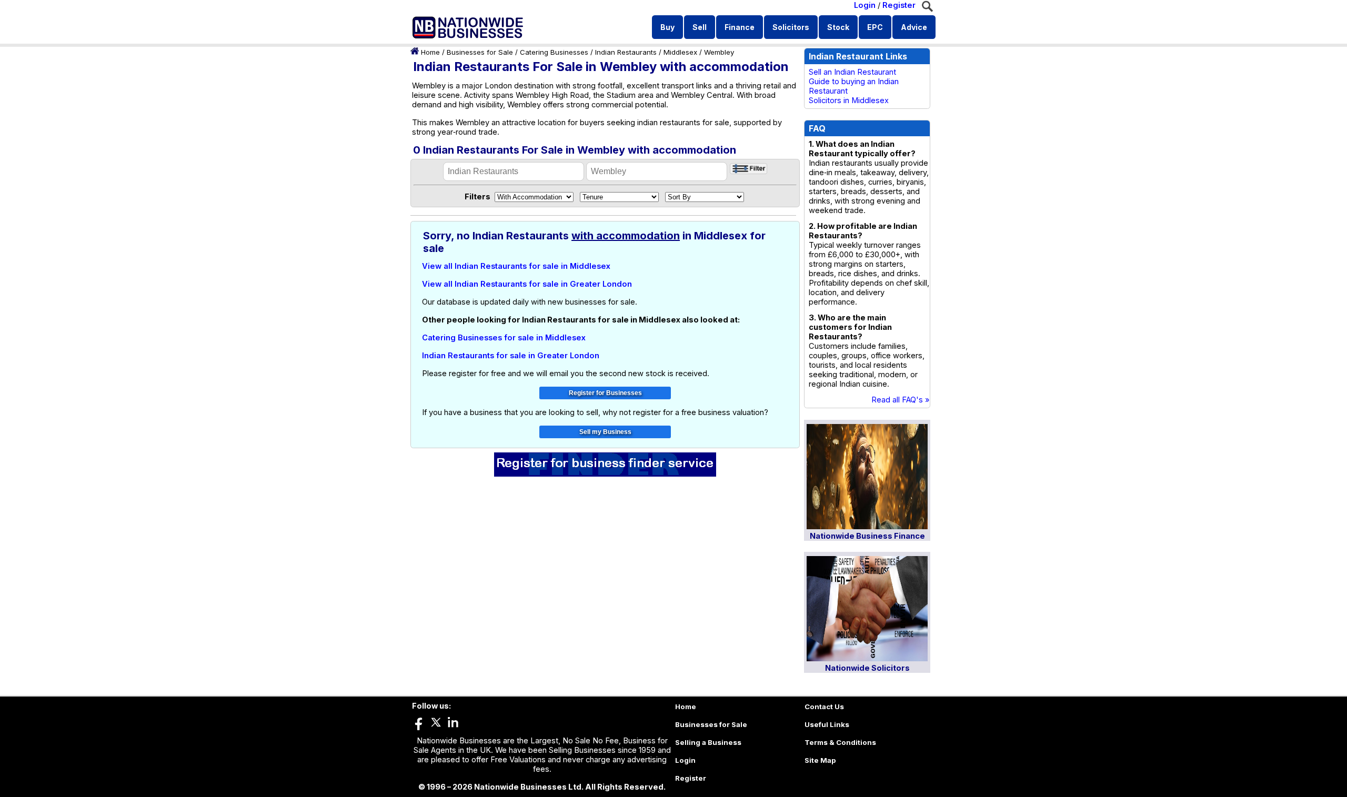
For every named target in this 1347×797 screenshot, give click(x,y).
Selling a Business (708, 742)
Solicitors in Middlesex (849, 100)
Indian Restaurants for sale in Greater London (510, 355)
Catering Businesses (554, 52)
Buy (667, 27)
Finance (740, 27)
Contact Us (824, 706)
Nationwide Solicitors (867, 668)
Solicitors (790, 27)
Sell (699, 27)
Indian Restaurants (626, 52)
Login (865, 5)
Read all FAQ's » (900, 400)
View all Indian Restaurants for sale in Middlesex (516, 266)
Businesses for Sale (480, 52)
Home (430, 52)
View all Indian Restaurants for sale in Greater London (527, 284)
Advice (914, 27)
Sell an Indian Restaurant (852, 72)
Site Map (820, 760)
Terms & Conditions (840, 742)
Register (899, 5)
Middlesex (680, 52)
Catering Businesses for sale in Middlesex (504, 337)
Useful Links (827, 724)
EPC (875, 27)
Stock (838, 27)
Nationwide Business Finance (867, 536)
